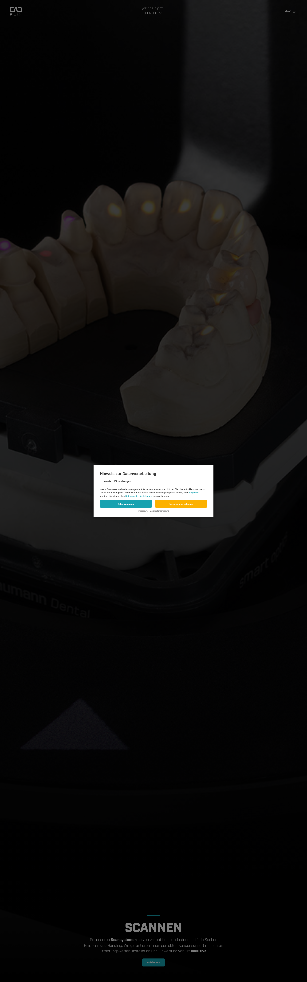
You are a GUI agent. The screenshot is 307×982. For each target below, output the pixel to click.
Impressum (143, 511)
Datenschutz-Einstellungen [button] (138, 496)
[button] (126, 504)
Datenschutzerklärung (159, 511)
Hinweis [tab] (106, 481)
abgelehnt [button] (194, 492)
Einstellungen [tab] (122, 481)
